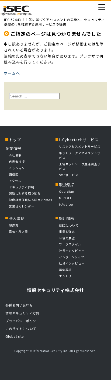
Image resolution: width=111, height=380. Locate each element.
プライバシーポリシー (22, 320)
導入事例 (17, 218)
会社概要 (15, 155)
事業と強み (67, 231)
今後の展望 (67, 238)
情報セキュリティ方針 (22, 313)
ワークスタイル (70, 244)
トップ (15, 139)
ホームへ (12, 73)
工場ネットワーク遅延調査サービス (81, 166)
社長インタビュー (71, 250)
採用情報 (67, 218)
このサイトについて (20, 328)
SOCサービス (70, 175)
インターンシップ (71, 257)
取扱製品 (67, 184)
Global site (14, 336)
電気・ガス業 (18, 231)
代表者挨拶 (17, 161)
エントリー (67, 276)
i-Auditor (66, 204)
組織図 (13, 174)
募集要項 (65, 270)
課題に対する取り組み (25, 193)
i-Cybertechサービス (79, 139)
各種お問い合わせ (19, 305)
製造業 (13, 225)
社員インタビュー (71, 263)
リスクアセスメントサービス (79, 146)
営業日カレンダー (21, 206)
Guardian (66, 191)
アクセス (15, 180)
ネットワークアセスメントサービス (81, 155)
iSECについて (68, 225)
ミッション (17, 168)
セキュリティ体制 (21, 187)
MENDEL (65, 198)
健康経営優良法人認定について (31, 200)
